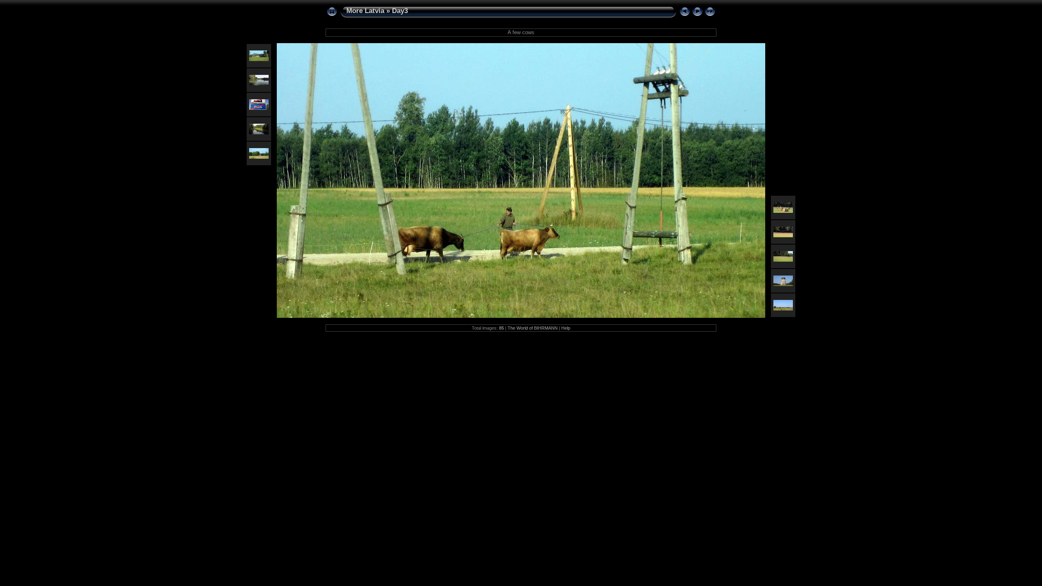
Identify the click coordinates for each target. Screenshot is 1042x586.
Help (565, 328)
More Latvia (365, 11)
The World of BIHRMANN (533, 328)
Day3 (400, 11)
